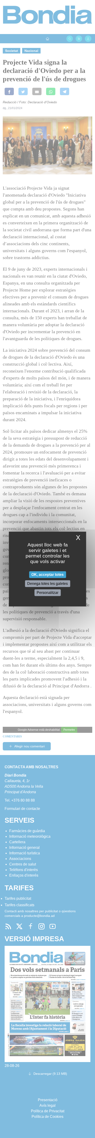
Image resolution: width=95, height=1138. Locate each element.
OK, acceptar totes (47, 575)
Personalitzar (47, 593)
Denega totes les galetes (47, 584)
